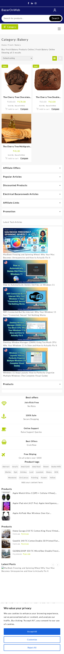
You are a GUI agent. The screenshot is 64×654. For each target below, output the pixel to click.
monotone (12, 478)
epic (15, 472)
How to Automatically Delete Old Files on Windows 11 (29, 285)
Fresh (10, 45)
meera (49, 472)
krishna (23, 472)
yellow (52, 478)
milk (56, 472)
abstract (6, 467)
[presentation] (53, 565)
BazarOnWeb (10, 10)
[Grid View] (54, 58)
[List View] (60, 58)
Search (55, 18)
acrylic (15, 467)
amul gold (25, 467)
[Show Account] (55, 10)
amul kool (36, 467)
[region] (32, 628)
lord (31, 472)
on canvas (23, 478)
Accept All (32, 631)
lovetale (39, 472)
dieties (8, 472)
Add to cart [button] (13, 109)
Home (4, 45)
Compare (24, 109)
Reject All (32, 647)
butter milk (56, 467)
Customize (32, 639)
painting (34, 478)
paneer (44, 478)
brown (46, 467)
